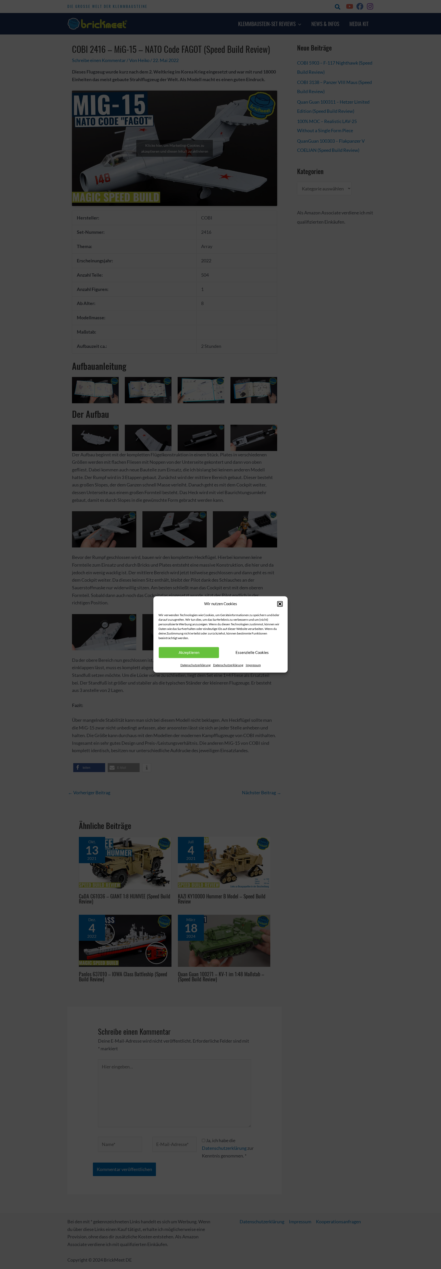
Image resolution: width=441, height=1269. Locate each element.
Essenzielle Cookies (252, 652)
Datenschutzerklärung (195, 665)
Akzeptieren (189, 652)
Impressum (253, 665)
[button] (280, 603)
